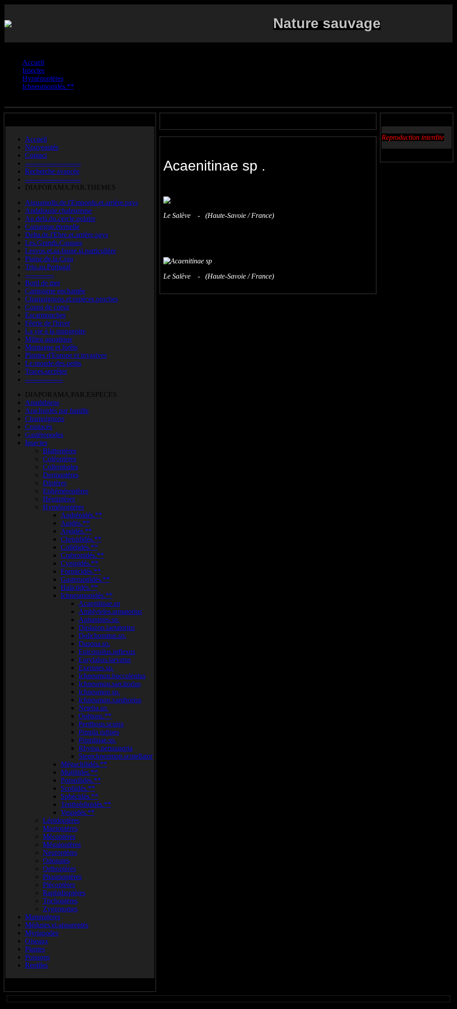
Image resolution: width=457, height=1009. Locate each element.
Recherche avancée (52, 171)
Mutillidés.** (79, 772)
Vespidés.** (78, 812)
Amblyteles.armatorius (110, 611)
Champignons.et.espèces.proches (71, 299)
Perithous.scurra (101, 724)
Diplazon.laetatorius (107, 627)
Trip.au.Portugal (48, 267)
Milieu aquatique (48, 339)
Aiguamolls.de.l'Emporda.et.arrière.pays (81, 202)
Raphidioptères (64, 892)
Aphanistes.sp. (99, 619)
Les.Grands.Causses (53, 242)
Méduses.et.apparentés (56, 925)
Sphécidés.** (79, 796)
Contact (36, 155)
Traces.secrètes (46, 371)
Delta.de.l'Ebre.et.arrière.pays (66, 234)
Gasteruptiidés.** (85, 579)
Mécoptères (59, 836)
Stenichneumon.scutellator (116, 756)
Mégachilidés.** (84, 764)
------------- (39, 275)
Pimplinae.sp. (97, 740)
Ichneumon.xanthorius (110, 700)
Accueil (36, 139)
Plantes (35, 949)
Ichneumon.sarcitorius (110, 684)
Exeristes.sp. (96, 667)
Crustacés (38, 426)
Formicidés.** (81, 571)
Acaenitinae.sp (99, 603)
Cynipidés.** (79, 563)
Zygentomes (60, 909)
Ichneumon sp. (99, 692)
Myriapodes (41, 933)
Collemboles (60, 467)
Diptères (54, 483)
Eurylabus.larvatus (105, 659)
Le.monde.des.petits (53, 363)
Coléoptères (59, 459)
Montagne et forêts (51, 347)
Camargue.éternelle (52, 226)
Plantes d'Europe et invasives (66, 355)
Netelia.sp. (93, 708)
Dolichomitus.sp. (102, 635)
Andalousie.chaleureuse (58, 210)
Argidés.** (76, 531)
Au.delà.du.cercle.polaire (60, 218)
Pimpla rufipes (99, 732)
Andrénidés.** (81, 515)
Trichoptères (60, 901)
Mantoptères (60, 828)
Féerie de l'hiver (47, 323)
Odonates (56, 860)
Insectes (36, 442)
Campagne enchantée (55, 291)
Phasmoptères (62, 876)
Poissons (37, 957)
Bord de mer (42, 283)
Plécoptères (59, 884)
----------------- (44, 379)
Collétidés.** (79, 547)
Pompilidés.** (81, 780)
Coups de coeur (47, 307)
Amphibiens (42, 402)
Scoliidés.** (78, 788)
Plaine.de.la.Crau (49, 259)
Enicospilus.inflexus (107, 651)
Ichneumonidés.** (86, 595)
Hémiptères (59, 499)
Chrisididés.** (81, 539)
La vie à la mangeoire (55, 331)
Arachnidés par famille (57, 410)
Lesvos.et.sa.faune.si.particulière (70, 250)
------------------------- (53, 163)
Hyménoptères (63, 507)
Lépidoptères (61, 820)
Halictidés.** (79, 587)
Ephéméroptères (65, 491)
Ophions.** (95, 716)
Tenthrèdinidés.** (86, 804)
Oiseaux (36, 941)
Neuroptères (60, 852)
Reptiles (36, 965)
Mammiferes (42, 917)
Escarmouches (45, 315)
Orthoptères (59, 868)
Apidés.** (75, 523)
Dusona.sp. (94, 643)
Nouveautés (41, 147)
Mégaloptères (62, 844)
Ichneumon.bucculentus (112, 676)
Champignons (44, 418)
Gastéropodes (44, 434)
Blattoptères (59, 450)
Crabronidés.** (82, 555)
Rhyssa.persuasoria (106, 748)
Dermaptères (61, 475)
